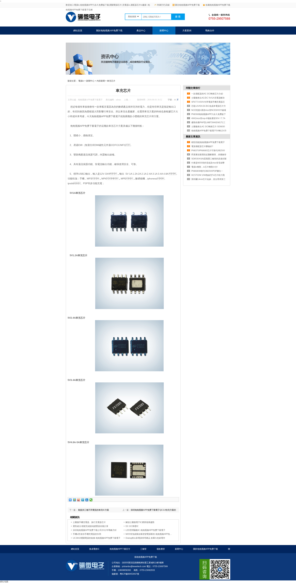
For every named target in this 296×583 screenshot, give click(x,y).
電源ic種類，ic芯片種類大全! (204, 167)
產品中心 (141, 30)
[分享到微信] (91, 499)
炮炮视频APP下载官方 (120, 549)
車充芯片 (111, 81)
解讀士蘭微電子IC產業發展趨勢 (140, 522)
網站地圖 (4, 581)
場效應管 (161, 549)
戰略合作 (209, 30)
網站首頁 (77, 30)
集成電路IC (94, 549)
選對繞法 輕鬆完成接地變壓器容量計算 (90, 526)
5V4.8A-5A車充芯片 (78, 442)
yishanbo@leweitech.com (134, 566)
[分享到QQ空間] (74, 499)
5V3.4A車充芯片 (76, 380)
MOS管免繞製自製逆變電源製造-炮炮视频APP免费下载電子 (153, 534)
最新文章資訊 (193, 136)
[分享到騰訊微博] (82, 499)
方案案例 (186, 30)
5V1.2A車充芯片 (78, 255)
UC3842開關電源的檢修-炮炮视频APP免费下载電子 (96, 538)
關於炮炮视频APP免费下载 (109, 30)
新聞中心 (163, 30)
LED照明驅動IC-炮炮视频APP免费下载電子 (145, 530)
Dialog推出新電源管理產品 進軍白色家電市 (145, 538)
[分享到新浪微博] (78, 499)
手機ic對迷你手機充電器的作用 (87, 534)
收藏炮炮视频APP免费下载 (218, 5)
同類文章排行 (193, 88)
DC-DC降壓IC (132, 526)
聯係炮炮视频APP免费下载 (86, 38)
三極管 (143, 549)
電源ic (81, 81)
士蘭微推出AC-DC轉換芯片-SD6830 (208, 126)
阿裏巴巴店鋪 (163, 5)
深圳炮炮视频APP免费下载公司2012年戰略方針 (95, 530)
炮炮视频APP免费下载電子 (90, 100)
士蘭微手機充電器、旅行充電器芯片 (89, 522)
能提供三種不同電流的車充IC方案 (93, 510)
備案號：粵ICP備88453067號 (125, 574)
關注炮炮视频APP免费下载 (187, 5)
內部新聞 (101, 81)
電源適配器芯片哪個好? (202, 146)
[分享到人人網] (87, 499)
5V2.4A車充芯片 (76, 317)
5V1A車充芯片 (77, 193)
